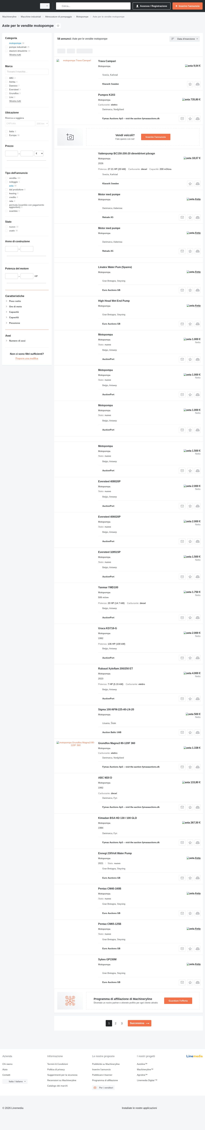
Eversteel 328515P (109, 552)
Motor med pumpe (109, 194)
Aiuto (5, 1069)
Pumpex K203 (106, 94)
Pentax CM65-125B (109, 924)
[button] (190, 84)
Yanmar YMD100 (108, 587)
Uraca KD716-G (107, 628)
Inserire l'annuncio (156, 137)
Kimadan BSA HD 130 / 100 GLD (117, 818)
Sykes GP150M (107, 959)
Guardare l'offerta (178, 1000)
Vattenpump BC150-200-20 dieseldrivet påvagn (126, 153)
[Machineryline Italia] (19, 6)
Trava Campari (107, 61)
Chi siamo (7, 1064)
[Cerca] (59, 6)
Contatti (6, 1075)
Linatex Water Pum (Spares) (115, 267)
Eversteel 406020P (109, 516)
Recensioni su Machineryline (61, 1080)
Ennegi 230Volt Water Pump (115, 853)
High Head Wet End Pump (114, 300)
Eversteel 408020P (109, 481)
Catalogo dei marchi (57, 1085)
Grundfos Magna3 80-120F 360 (116, 743)
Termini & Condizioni (57, 1064)
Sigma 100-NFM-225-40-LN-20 (116, 709)
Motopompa (105, 334)
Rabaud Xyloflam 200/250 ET (115, 668)
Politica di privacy (56, 1069)
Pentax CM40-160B (109, 888)
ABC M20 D (105, 777)
